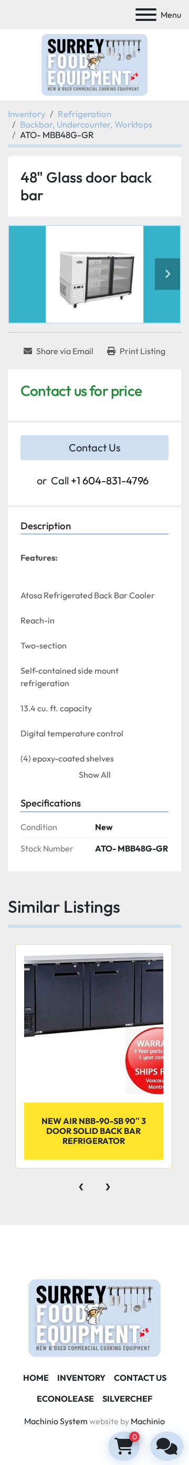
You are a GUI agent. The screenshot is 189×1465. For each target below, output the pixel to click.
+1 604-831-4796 (110, 480)
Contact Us (95, 447)
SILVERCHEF (127, 1398)
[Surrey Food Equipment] (94, 1317)
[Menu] (145, 14)
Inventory (81, 1377)
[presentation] (81, 1184)
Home (36, 1377)
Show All (95, 774)
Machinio (148, 1421)
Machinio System (56, 1421)
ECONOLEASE (65, 1398)
